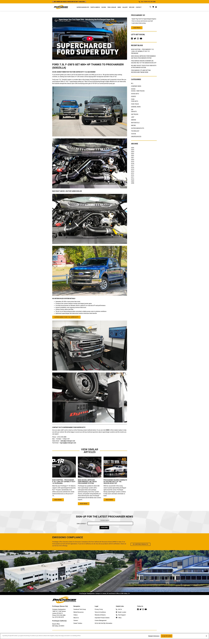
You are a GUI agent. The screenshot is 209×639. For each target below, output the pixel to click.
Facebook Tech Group (79, 609)
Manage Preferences (153, 636)
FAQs (119, 617)
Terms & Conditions (100, 612)
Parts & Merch (95, 7)
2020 (132, 159)
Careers (75, 620)
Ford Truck (135, 104)
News (119, 7)
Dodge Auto (135, 93)
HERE (107, 430)
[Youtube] (141, 39)
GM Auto (134, 111)
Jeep (132, 117)
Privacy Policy (99, 609)
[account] (156, 7)
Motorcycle (135, 122)
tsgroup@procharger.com (68, 443)
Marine (133, 120)
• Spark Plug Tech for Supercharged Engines (143, 19)
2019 (132, 161)
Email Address (81, 523)
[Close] (206, 636)
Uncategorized (136, 136)
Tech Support (122, 615)
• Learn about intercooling (138, 23)
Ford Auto (134, 101)
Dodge (133, 89)
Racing (103, 7)
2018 (132, 163)
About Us (76, 617)
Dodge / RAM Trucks (138, 91)
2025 (132, 149)
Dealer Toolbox (77, 623)
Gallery (125, 7)
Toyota (133, 134)
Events (133, 96)
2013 (132, 173)
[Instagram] (138, 39)
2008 (132, 183)
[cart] (153, 7)
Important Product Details (102, 617)
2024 (132, 151)
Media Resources (78, 612)
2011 (132, 177)
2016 (132, 167)
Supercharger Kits (137, 128)
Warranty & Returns (100, 615)
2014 (132, 171)
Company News (136, 86)
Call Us (120, 609)
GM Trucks (134, 114)
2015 (132, 169)
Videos (75, 615)
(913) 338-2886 (60, 615)
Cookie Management (100, 620)
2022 (132, 155)
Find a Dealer (112, 7)
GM (132, 109)
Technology (135, 131)
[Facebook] (132, 39)
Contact (138, 7)
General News (136, 107)
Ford (132, 99)
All (132, 83)
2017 (132, 165)
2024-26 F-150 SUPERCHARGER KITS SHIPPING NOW (66, 1)
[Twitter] (135, 39)
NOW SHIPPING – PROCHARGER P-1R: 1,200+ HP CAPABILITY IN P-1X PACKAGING (142, 51)
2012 (132, 175)
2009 (132, 181)
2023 (132, 153)
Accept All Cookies (167, 636)
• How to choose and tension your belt (142, 21)
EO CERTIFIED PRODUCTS (140, 544)
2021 (132, 157)
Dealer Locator (122, 612)
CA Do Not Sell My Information (103, 623)
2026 (132, 147)
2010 (132, 179)
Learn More (136, 27)
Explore (131, 7)
